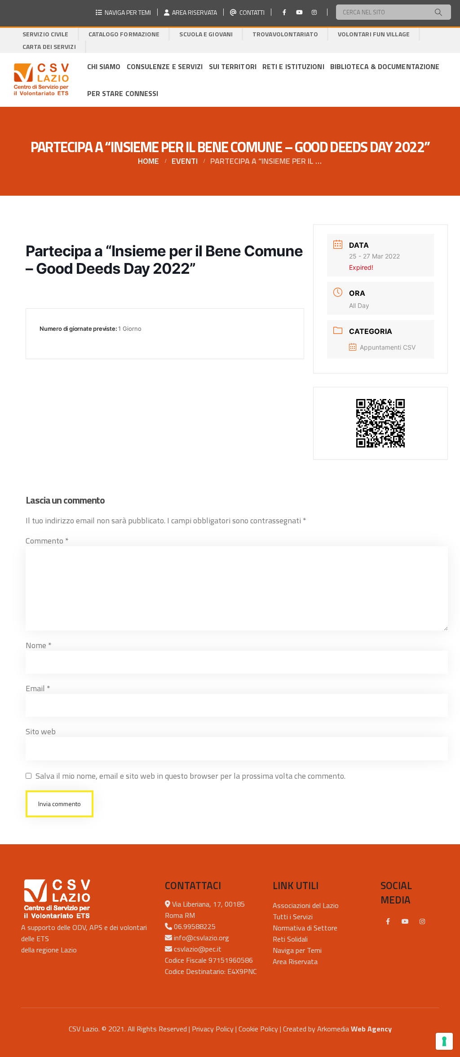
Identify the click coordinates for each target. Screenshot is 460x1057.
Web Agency (371, 1028)
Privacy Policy (213, 1028)
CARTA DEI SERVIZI (49, 46)
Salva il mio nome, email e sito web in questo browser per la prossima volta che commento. (190, 775)
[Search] (438, 12)
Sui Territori (233, 66)
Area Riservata (295, 961)
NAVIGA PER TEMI (126, 12)
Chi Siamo (104, 66)
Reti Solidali (290, 939)
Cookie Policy (258, 1028)
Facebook (388, 921)
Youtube (405, 921)
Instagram (422, 921)
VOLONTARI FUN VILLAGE (374, 34)
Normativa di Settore (305, 927)
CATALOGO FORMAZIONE (124, 34)
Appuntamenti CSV (388, 347)
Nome (39, 645)
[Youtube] (299, 12)
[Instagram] (314, 12)
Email (38, 688)
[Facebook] (284, 12)
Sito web (41, 731)
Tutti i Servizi (293, 916)
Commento (47, 540)
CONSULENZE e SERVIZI (165, 66)
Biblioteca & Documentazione (385, 66)
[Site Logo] (41, 79)
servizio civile (45, 34)
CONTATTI (251, 12)
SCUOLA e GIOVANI (206, 34)
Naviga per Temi (297, 950)
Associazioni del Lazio (306, 905)
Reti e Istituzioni (293, 66)
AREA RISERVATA (193, 12)
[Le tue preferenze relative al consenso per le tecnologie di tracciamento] (444, 1041)
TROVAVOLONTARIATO (285, 34)
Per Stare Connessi (123, 93)
